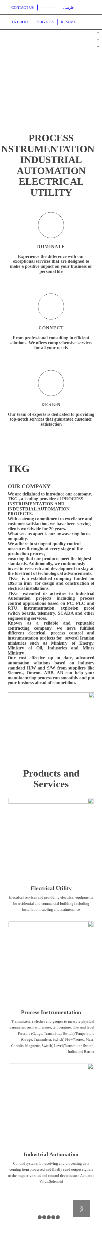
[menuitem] (68, 7)
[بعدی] (81, 1208)
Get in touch (51, 121)
